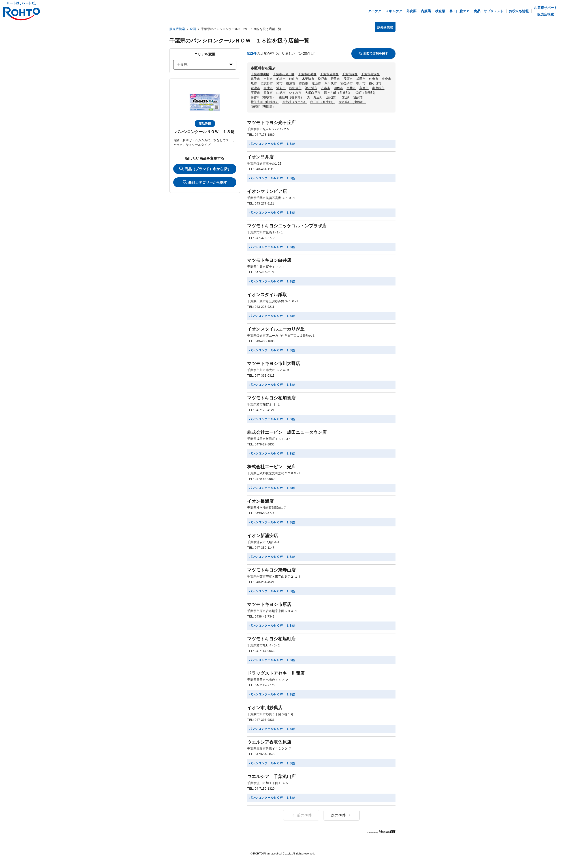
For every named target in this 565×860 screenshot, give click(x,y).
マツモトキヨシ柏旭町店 (271, 638)
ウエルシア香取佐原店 (269, 742)
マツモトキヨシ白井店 (269, 260)
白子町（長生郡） (322, 102)
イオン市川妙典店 (264, 707)
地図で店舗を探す (375, 53)
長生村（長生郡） (294, 102)
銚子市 (255, 79)
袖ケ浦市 (311, 88)
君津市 (255, 88)
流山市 (316, 83)
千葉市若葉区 (329, 74)
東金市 (386, 79)
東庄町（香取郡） (291, 97)
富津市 (268, 88)
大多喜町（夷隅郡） (352, 102)
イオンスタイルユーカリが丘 (276, 329)
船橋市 (281, 79)
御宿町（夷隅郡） (263, 106)
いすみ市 (295, 92)
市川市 (268, 79)
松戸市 (322, 79)
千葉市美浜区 (370, 74)
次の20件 (338, 815)
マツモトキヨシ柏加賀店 (271, 397)
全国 (193, 29)
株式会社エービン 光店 (271, 466)
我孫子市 (346, 83)
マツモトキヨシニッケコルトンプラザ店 (287, 225)
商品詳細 (205, 123)
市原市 (303, 83)
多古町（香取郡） (263, 97)
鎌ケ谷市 (375, 83)
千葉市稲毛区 (307, 74)
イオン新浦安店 (262, 535)
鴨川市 (360, 83)
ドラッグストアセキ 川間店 (276, 673)
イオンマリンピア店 (267, 191)
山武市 (281, 92)
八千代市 (330, 83)
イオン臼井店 (260, 156)
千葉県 (182, 64)
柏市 (279, 83)
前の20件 (304, 815)
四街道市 (295, 88)
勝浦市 (290, 83)
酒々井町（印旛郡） (338, 92)
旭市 (254, 83)
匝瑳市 (255, 92)
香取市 (268, 92)
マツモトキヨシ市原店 (269, 604)
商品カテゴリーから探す (207, 182)
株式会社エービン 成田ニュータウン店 (287, 432)
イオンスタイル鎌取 (267, 294)
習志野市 (266, 83)
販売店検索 (177, 29)
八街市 (325, 88)
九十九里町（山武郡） (322, 97)
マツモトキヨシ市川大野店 (273, 363)
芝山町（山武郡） (354, 97)
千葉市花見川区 (283, 74)
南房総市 (378, 88)
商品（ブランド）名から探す (208, 169)
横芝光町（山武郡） (265, 102)
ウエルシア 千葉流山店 (271, 776)
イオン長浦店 (260, 501)
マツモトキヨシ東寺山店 (271, 569)
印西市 (338, 88)
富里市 (364, 88)
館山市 (293, 79)
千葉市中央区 (260, 74)
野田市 (335, 79)
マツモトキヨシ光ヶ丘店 (271, 122)
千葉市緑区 (350, 74)
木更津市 (308, 79)
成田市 (360, 79)
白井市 (351, 88)
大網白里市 (312, 92)
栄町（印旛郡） (366, 92)
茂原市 (348, 79)
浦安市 (281, 88)
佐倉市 (373, 79)
